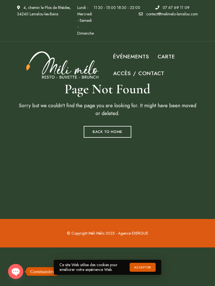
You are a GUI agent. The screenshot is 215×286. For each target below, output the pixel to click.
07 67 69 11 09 (176, 7)
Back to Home (107, 131)
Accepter (142, 267)
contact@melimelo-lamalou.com (171, 14)
